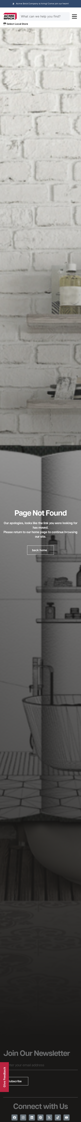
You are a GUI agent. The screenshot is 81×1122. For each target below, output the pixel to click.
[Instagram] (23, 1117)
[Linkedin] (32, 1117)
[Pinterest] (40, 1117)
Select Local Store (17, 23)
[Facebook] (14, 1117)
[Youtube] (66, 1117)
